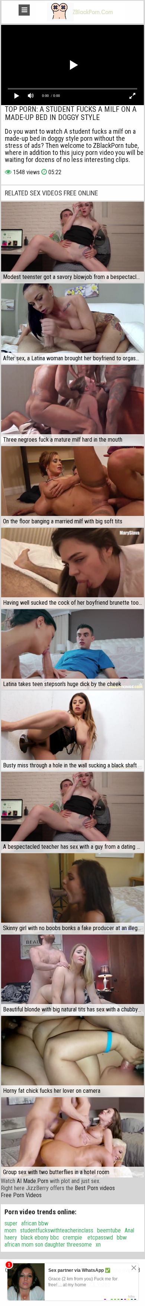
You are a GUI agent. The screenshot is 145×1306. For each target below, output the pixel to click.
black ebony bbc (40, 1237)
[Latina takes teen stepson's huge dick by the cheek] (72, 649)
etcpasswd (99, 1237)
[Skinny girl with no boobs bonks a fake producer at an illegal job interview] (72, 893)
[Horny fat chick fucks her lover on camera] (72, 1056)
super (10, 1223)
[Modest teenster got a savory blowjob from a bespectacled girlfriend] (72, 242)
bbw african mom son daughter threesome (65, 1241)
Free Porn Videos (21, 1195)
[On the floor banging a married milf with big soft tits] (72, 486)
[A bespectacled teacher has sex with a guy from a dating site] (72, 812)
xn (98, 1244)
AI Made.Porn (32, 1181)
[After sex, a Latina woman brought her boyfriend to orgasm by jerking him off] (72, 323)
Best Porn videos (95, 1188)
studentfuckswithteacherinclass (56, 1230)
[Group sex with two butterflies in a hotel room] (72, 1137)
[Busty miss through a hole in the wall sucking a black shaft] (72, 731)
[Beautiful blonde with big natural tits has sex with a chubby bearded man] (72, 975)
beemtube (109, 1230)
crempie (72, 1237)
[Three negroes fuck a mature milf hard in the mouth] (72, 405)
